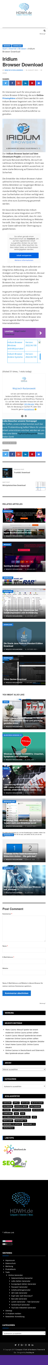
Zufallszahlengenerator (21, 1290)
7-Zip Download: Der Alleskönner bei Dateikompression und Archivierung (21, 611)
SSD (22, 1113)
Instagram (35, 1106)
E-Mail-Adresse (8, 957)
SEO (16, 1113)
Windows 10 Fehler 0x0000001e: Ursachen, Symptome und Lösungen (24, 755)
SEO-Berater (29, 404)
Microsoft (38, 1110)
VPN (34, 1117)
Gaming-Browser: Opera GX (17, 565)
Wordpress (8, 1128)
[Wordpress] (26, 416)
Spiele (6, 702)
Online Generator (15, 1275)
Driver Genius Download (15, 679)
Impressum (10, 1260)
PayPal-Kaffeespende (27, 433)
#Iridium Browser (9, 443)
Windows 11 (29, 1124)
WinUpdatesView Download (14, 485)
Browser (7, 46)
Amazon (7, 1103)
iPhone (6, 1110)
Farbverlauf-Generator (20, 1305)
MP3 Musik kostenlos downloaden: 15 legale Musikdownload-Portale (21, 531)
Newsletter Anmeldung (14, 1316)
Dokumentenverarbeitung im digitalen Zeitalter (24, 1041)
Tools (7, 1272)
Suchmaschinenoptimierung (16, 1117)
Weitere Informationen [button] (24, 260)
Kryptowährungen (21, 1110)
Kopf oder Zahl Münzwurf (21, 1296)
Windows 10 (8, 835)
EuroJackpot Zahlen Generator (23, 1284)
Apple (16, 1103)
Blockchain (37, 1103)
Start (4, 48)
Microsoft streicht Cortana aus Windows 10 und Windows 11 (24, 888)
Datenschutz (10, 1263)
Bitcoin (25, 1103)
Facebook (7, 1106)
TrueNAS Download (22, 472)
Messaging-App (9, 801)
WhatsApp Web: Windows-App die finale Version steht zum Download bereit (22, 821)
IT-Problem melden (13, 1313)
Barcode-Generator (19, 1299)
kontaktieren (29, 409)
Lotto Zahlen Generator (20, 1281)
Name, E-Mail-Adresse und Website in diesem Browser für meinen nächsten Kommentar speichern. (22, 984)
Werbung (9, 1266)
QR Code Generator (19, 1293)
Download (17, 46)
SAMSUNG (7, 1113)
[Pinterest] (22, 416)
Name (5, 946)
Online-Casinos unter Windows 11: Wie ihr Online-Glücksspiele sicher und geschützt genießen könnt (23, 721)
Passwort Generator (19, 1287)
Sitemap (8, 1310)
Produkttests (10, 1269)
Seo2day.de (30, 1352)
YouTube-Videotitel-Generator (23, 1307)
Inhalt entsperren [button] (24, 255)
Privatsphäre (8, 98)
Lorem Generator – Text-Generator (25, 1302)
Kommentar (7, 914)
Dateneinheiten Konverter (22, 1278)
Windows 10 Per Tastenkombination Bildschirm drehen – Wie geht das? (20, 855)
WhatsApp (7, 1121)
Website (5, 968)
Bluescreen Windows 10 (12, 735)
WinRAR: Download (13, 579)
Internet (12, 48)
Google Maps (21, 1106)
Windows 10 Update (12, 1124)
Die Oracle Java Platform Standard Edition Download (23, 644)
